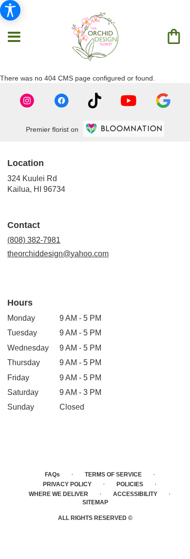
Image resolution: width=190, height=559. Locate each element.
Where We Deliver (58, 494)
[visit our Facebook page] (61, 100)
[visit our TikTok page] (94, 100)
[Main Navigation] (14, 37)
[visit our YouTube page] (128, 100)
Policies (129, 484)
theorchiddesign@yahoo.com (58, 253)
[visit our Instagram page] (27, 100)
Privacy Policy (67, 484)
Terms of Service (113, 474)
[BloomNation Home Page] (123, 129)
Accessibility (135, 494)
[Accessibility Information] (10, 10)
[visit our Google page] (163, 100)
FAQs (52, 474)
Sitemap (95, 502)
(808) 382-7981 (33, 240)
